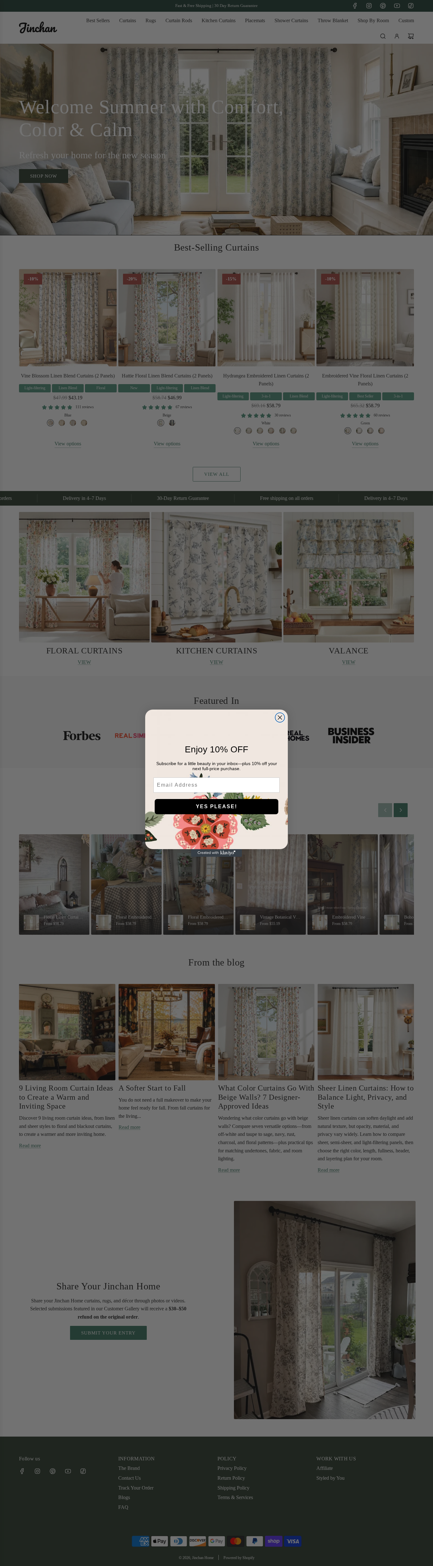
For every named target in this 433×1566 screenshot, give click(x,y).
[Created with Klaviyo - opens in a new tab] (216, 853)
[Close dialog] (280, 717)
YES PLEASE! (216, 806)
